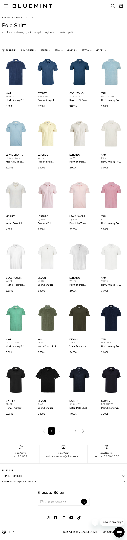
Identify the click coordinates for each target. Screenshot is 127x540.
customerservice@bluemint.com (63, 456)
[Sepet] (121, 6)
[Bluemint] (32, 6)
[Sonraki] (83, 431)
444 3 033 (20, 456)
